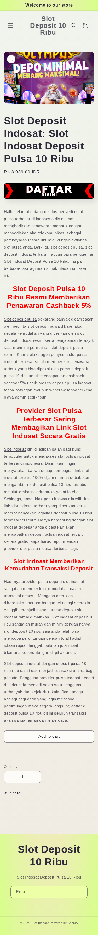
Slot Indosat (40, 922)
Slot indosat (15, 449)
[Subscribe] (81, 892)
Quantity (11, 767)
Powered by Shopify (64, 922)
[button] (10, 25)
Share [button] (15, 793)
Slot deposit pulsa (20, 319)
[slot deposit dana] (49, 200)
